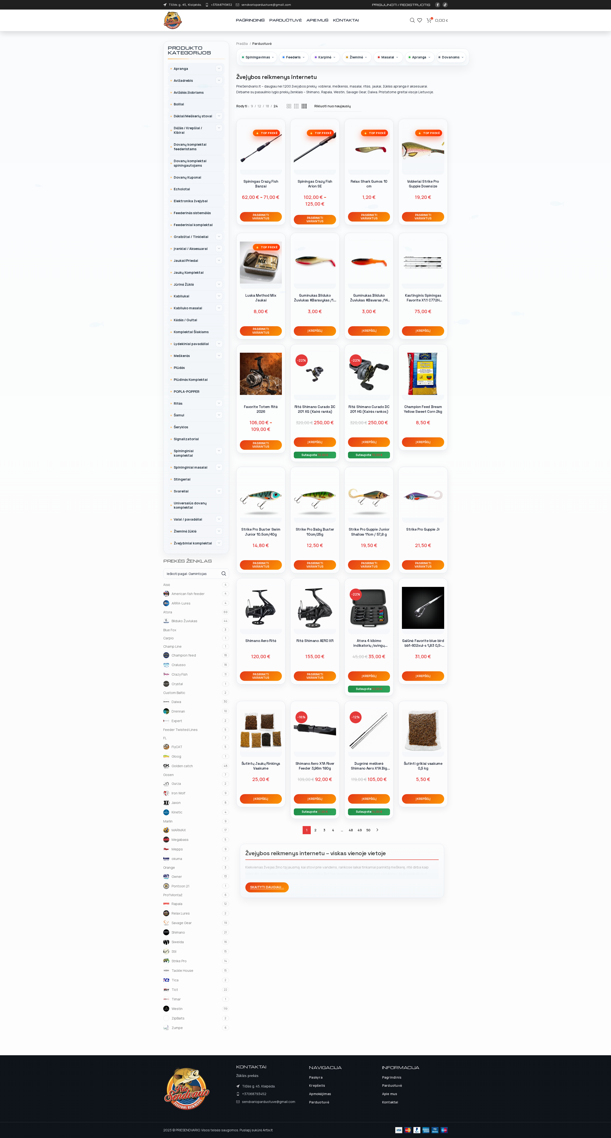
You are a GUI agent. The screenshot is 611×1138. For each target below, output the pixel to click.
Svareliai (181, 491)
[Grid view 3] (296, 106)
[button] (315, 331)
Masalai (387, 57)
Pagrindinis (392, 1077)
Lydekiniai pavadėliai (191, 343)
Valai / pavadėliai (188, 519)
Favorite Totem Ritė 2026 (261, 409)
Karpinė (324, 57)
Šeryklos (181, 427)
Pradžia (242, 43)
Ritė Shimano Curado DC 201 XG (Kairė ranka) (315, 409)
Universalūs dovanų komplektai (190, 505)
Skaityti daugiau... (267, 887)
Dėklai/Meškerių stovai (193, 116)
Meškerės (182, 355)
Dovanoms (450, 57)
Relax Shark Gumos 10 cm (369, 183)
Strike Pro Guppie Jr (423, 529)
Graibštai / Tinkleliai (191, 236)
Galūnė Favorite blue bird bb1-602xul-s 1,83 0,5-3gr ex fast (423, 645)
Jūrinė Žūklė (184, 284)
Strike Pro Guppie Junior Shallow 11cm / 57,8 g (369, 531)
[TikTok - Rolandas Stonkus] (445, 4)
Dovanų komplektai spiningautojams (190, 163)
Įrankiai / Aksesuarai (191, 248)
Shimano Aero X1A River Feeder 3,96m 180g (314, 766)
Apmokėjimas (320, 1093)
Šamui (179, 415)
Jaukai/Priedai (186, 260)
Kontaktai (390, 1102)
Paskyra (315, 1077)
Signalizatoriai (186, 439)
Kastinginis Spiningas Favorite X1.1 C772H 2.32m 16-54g (423, 300)
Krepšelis (317, 1085)
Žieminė (356, 57)
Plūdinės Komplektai (191, 379)
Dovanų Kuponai (187, 177)
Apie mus (389, 1093)
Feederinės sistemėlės (192, 213)
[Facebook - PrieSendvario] (437, 4)
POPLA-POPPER (187, 391)
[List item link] (218, 4)
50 (368, 830)
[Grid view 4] (304, 106)
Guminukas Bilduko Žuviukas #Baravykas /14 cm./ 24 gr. (315, 300)
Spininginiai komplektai (184, 453)
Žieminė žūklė (185, 531)
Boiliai (179, 104)
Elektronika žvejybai (191, 201)
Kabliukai (181, 296)
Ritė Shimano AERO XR (314, 640)
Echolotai (182, 189)
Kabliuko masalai (188, 308)
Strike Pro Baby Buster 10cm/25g (315, 531)
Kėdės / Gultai (185, 320)
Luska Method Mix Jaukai (260, 297)
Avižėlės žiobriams (189, 92)
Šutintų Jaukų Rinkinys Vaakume (261, 766)
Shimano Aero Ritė (260, 640)
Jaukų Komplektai (189, 272)
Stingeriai (182, 479)
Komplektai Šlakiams (191, 332)
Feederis (293, 57)
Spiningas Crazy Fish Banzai (260, 183)
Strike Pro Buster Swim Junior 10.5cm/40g (260, 531)
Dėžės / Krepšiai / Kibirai (188, 130)
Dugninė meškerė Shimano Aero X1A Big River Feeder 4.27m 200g (369, 768)
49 (360, 830)
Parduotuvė (319, 1102)
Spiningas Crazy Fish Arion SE (315, 183)
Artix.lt (268, 1130)
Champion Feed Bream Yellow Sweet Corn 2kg (423, 409)
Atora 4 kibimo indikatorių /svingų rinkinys (369, 645)
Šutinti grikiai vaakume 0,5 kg (423, 766)
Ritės (178, 403)
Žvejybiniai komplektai (193, 543)
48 (351, 830)
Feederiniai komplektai (193, 224)
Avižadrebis (183, 80)
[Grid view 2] (289, 106)
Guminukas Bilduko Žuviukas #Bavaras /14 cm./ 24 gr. (369, 300)
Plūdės (179, 367)
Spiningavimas (258, 57)
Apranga (181, 68)
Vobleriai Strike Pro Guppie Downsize (423, 183)
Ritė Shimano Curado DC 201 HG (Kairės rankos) (368, 409)
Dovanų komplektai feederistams (190, 146)
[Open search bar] (412, 20)
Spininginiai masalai (190, 467)
